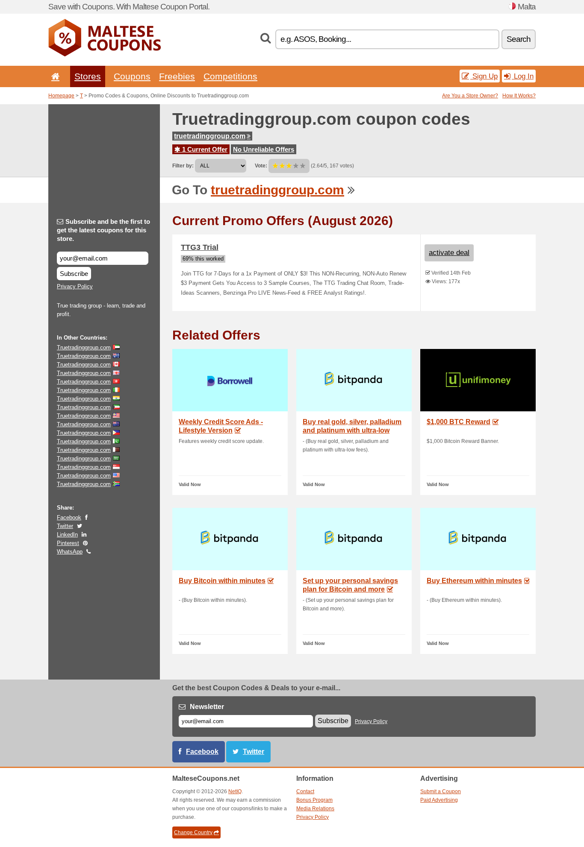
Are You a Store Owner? (470, 96)
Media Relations (315, 809)
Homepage (61, 96)
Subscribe (74, 273)
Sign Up (484, 76)
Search (519, 39)
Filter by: (183, 166)
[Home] (53, 76)
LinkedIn (67, 534)
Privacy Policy (75, 286)
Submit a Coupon (440, 791)
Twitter (65, 526)
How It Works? (519, 96)
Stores (87, 76)
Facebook (69, 517)
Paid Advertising (439, 800)
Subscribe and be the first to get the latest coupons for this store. (103, 230)
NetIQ (235, 791)
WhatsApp (70, 551)
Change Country (193, 832)
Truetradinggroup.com (84, 347)
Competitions (230, 76)
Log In (523, 76)
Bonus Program (314, 800)
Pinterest (68, 543)
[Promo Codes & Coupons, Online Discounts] (104, 55)
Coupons (132, 76)
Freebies (177, 76)
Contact (305, 791)
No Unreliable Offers (263, 149)
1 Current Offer (203, 149)
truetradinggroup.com (209, 136)
